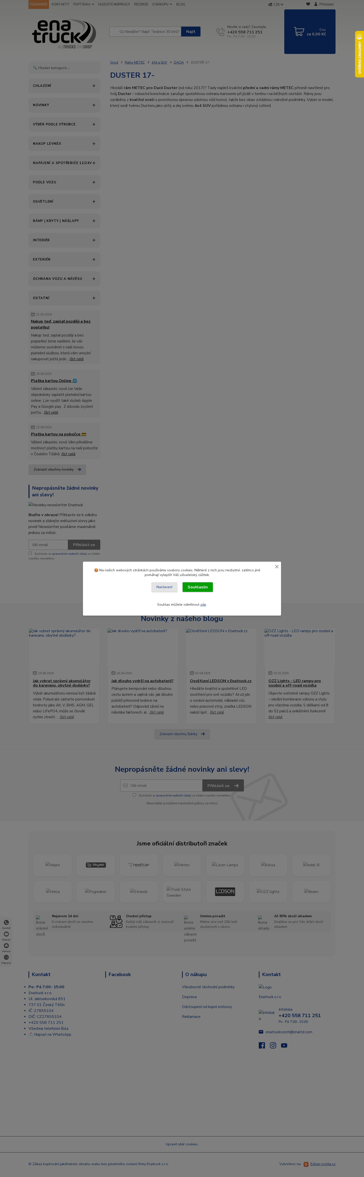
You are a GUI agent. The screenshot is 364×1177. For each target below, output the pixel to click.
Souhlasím (198, 587)
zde (203, 604)
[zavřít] (277, 566)
